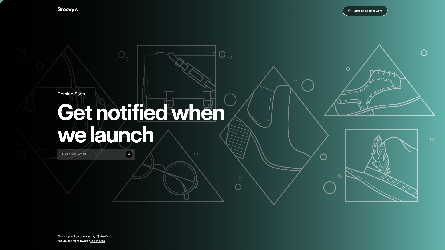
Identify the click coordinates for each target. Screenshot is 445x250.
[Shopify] (102, 236)
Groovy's (67, 9)
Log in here (97, 240)
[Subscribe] (129, 154)
